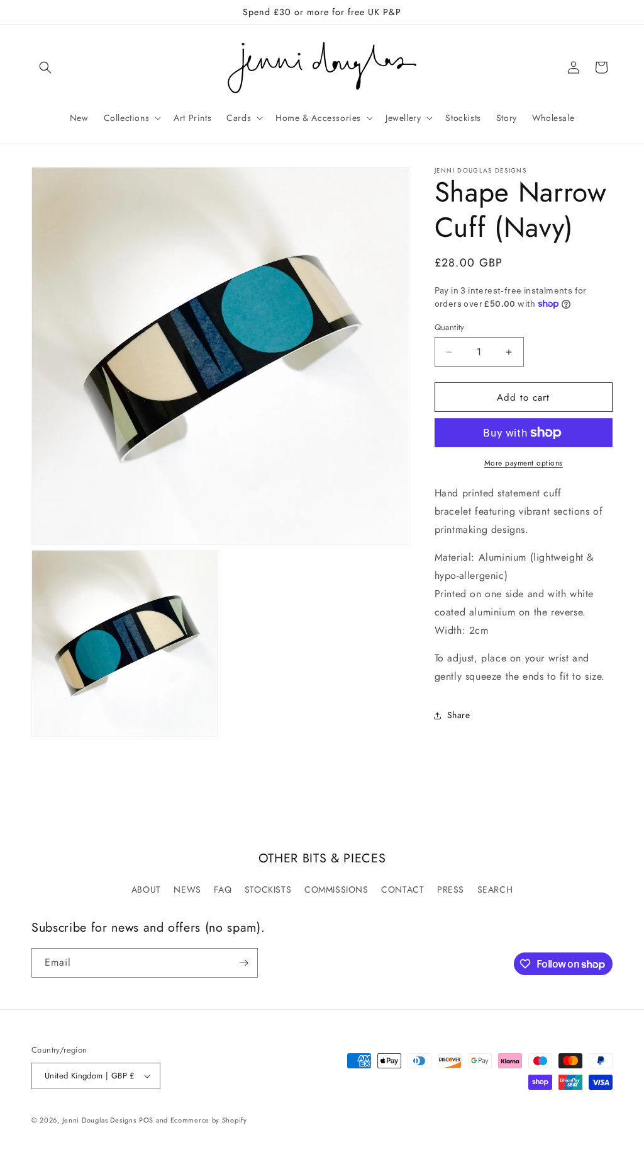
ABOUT (146, 889)
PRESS (450, 889)
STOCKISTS (268, 889)
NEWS (187, 889)
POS (146, 1120)
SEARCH (495, 889)
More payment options (523, 463)
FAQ (222, 889)
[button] (45, 67)
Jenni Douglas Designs (99, 1120)
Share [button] (458, 715)
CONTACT (402, 889)
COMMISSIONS (336, 889)
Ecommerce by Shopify (208, 1120)
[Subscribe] (243, 963)
